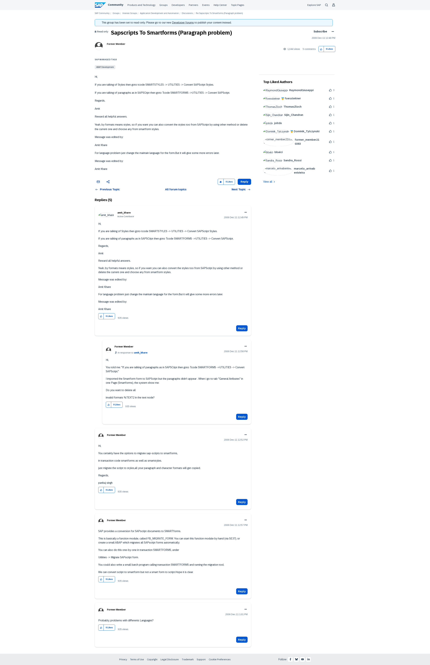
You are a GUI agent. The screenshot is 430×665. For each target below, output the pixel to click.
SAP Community (102, 13)
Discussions (187, 13)
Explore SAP (314, 5)
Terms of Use (137, 659)
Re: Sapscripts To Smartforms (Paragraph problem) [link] (219, 13)
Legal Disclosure (170, 659)
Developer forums (183, 22)
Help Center (220, 5)
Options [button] (332, 32)
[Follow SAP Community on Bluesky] (296, 659)
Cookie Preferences (220, 659)
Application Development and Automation (159, 13)
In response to (132, 352)
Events (206, 5)
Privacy (123, 659)
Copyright (152, 659)
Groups (163, 5)
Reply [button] (244, 181)
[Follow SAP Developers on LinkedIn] (308, 659)
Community (115, 4)
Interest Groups (129, 13)
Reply (242, 328)
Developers (178, 5)
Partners (193, 5)
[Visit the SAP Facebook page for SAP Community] (290, 659)
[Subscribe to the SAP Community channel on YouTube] (302, 659)
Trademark (188, 659)
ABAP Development (105, 67)
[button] (321, 49)
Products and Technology (141, 5)
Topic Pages (237, 5)
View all (267, 181)
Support (201, 659)
